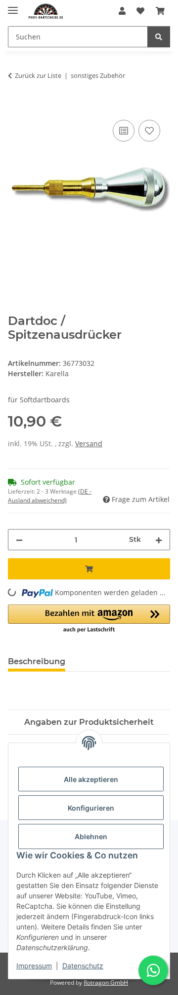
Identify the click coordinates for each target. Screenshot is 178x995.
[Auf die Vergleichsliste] (123, 131)
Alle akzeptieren (91, 779)
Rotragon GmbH (106, 982)
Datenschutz (82, 965)
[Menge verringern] (19, 540)
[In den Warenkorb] (16, 106)
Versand (88, 443)
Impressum (34, 965)
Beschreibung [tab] (36, 661)
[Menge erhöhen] (159, 540)
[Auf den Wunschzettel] (149, 131)
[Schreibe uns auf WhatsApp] (153, 970)
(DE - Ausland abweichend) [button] (49, 495)
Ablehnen (91, 836)
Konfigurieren (91, 808)
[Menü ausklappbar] (13, 6)
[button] (122, 11)
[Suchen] (158, 36)
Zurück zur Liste (38, 75)
